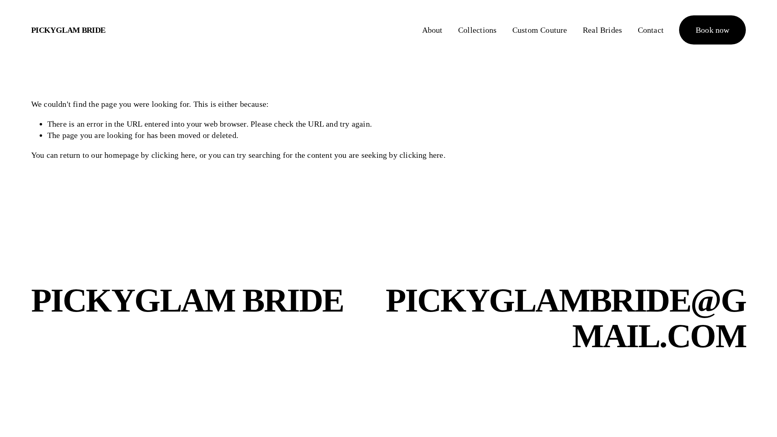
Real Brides (602, 29)
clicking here (173, 155)
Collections (477, 29)
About (432, 29)
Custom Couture (539, 29)
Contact (651, 29)
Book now (713, 29)
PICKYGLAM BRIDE (68, 29)
